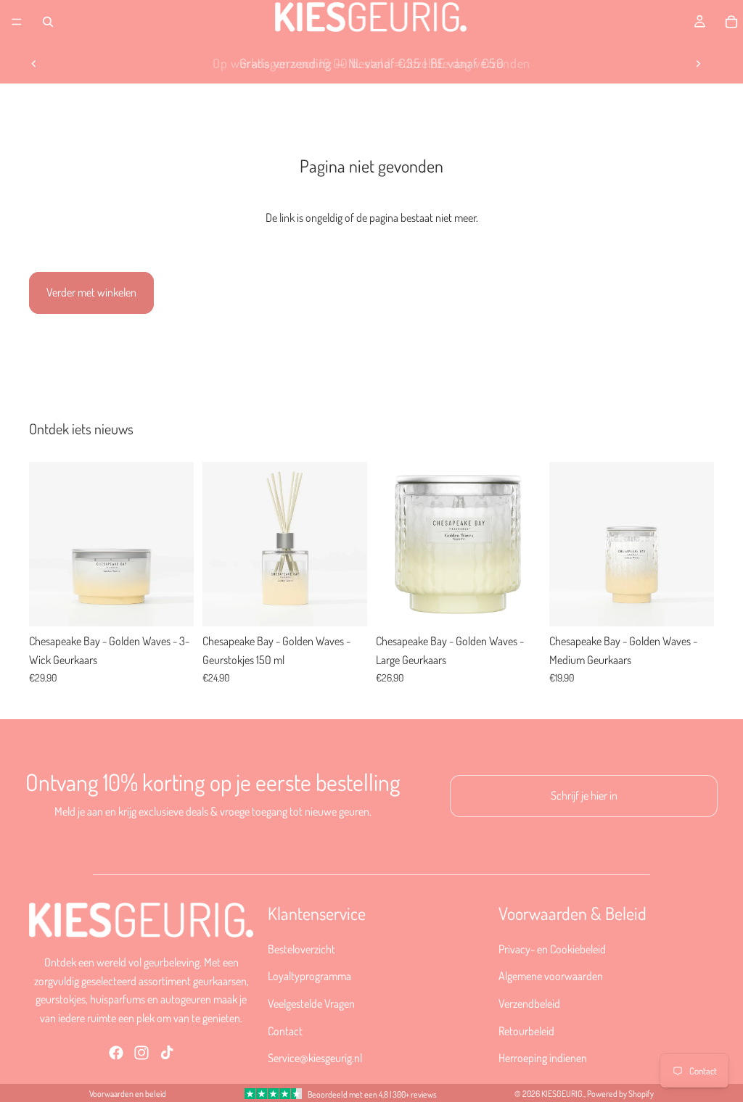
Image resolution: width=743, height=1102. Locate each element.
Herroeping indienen (542, 1058)
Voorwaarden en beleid (127, 1093)
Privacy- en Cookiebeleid (552, 948)
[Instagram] (141, 1052)
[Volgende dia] (698, 64)
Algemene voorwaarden (550, 976)
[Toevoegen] (171, 604)
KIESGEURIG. (562, 1093)
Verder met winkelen (91, 292)
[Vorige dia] (34, 64)
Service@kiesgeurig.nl (315, 1058)
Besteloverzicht (301, 948)
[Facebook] (116, 1052)
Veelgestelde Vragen (311, 1002)
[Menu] (16, 21)
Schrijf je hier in (584, 795)
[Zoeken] (48, 22)
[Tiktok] (167, 1052)
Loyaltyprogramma (309, 976)
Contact (285, 1030)
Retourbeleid (526, 1030)
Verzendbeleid (529, 1002)
